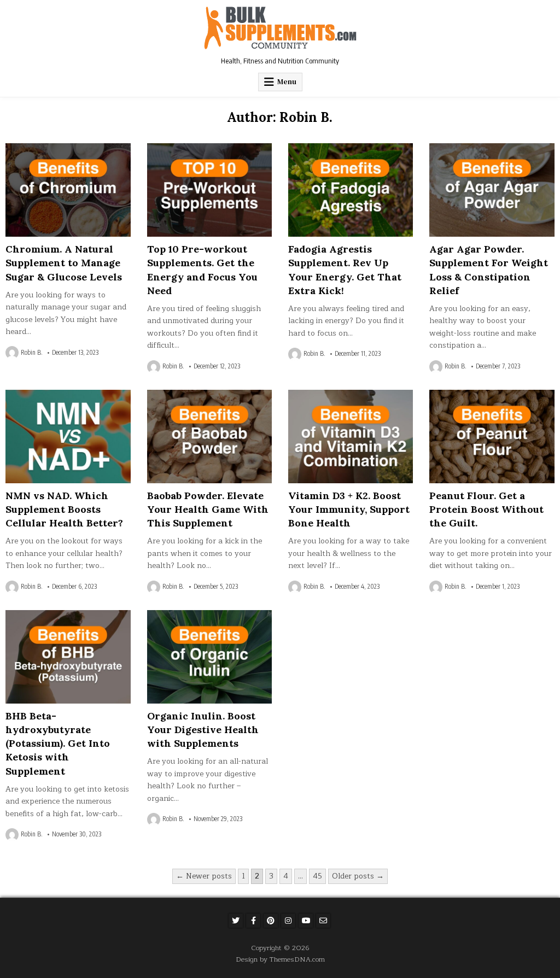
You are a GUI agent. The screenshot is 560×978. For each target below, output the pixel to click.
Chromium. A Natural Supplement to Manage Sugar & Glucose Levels (63, 263)
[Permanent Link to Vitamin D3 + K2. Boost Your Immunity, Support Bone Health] (350, 436)
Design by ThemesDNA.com (280, 959)
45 (317, 876)
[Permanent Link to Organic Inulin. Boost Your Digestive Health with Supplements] (209, 657)
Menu (286, 81)
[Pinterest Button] (271, 920)
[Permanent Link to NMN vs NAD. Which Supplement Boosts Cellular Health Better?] (67, 436)
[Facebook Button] (253, 920)
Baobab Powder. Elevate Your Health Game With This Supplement (208, 509)
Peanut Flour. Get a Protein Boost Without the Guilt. (486, 509)
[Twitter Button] (236, 920)
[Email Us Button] (323, 920)
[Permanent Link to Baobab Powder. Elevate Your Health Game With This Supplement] (209, 436)
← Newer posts (204, 876)
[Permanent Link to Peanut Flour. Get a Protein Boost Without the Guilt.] (491, 436)
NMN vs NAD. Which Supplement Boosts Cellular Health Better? (64, 509)
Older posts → (358, 876)
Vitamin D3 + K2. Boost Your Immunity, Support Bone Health (349, 509)
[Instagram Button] (288, 920)
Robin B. (32, 352)
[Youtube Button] (306, 920)
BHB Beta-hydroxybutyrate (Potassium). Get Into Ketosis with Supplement (57, 743)
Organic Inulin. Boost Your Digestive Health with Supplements (203, 729)
